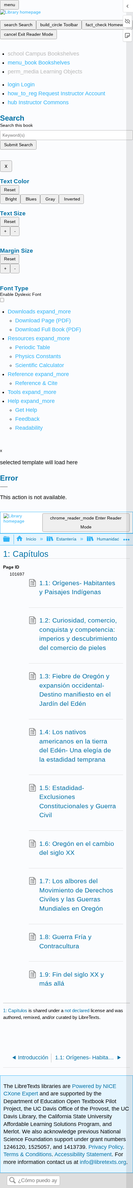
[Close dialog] (4, 486)
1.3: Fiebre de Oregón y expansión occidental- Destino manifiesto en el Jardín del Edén (75, 690)
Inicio (31, 538)
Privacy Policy (105, 1147)
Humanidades (110, 538)
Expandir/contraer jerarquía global (10, 539)
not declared (78, 1010)
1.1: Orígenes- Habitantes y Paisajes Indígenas (77, 587)
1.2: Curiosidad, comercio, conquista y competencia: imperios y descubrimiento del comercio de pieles (78, 634)
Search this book (16, 125)
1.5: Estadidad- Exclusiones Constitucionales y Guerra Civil (77, 801)
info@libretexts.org (102, 1162)
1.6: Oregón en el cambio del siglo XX (76, 848)
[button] (27, 419)
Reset (9, 189)
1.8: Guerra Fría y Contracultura (65, 941)
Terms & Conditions (27, 1154)
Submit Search (18, 144)
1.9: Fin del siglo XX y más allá (71, 979)
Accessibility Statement (83, 1154)
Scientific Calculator (39, 365)
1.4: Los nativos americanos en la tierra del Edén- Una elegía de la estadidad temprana (75, 745)
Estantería (66, 538)
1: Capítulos (15, 1010)
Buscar (12, 1181)
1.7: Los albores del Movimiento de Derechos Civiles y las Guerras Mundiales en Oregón (76, 894)
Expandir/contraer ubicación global (126, 537)
